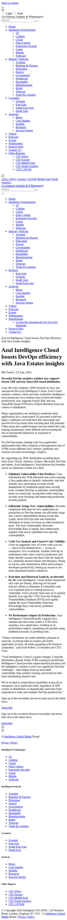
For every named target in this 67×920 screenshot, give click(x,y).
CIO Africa (22, 156)
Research (21, 127)
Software (21, 55)
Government (23, 75)
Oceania (20, 101)
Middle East (44, 179)
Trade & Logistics (26, 94)
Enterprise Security (26, 46)
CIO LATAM (23, 169)
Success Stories (24, 130)
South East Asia (25, 107)
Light (9, 13)
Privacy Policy (9, 742)
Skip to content (9, 3)
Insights (20, 124)
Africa (5, 179)
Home (12, 26)
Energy (20, 72)
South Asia (22, 111)
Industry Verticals (18, 59)
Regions (13, 270)
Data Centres (23, 42)
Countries (14, 98)
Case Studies (23, 120)
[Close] (2, 7)
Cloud (19, 39)
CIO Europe (23, 159)
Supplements (16, 318)
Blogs (19, 117)
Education (21, 68)
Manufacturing (24, 85)
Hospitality (22, 81)
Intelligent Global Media (18, 736)
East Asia (21, 104)
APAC (13, 179)
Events (12, 140)
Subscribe (7, 707)
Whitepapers (16, 143)
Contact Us (15, 149)
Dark (20, 13)
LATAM (31, 179)
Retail (19, 88)
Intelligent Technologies (22, 29)
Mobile (20, 52)
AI (17, 33)
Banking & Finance (27, 65)
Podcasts (13, 136)
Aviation (20, 62)
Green (19, 49)
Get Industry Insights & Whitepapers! (22, 185)
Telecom (20, 91)
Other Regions (17, 153)
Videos (12, 133)
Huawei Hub (16, 146)
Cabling (20, 36)
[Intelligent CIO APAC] (2, 9)
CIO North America (27, 166)
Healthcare (22, 78)
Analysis (13, 114)
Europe (22, 179)
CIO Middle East (25, 162)
